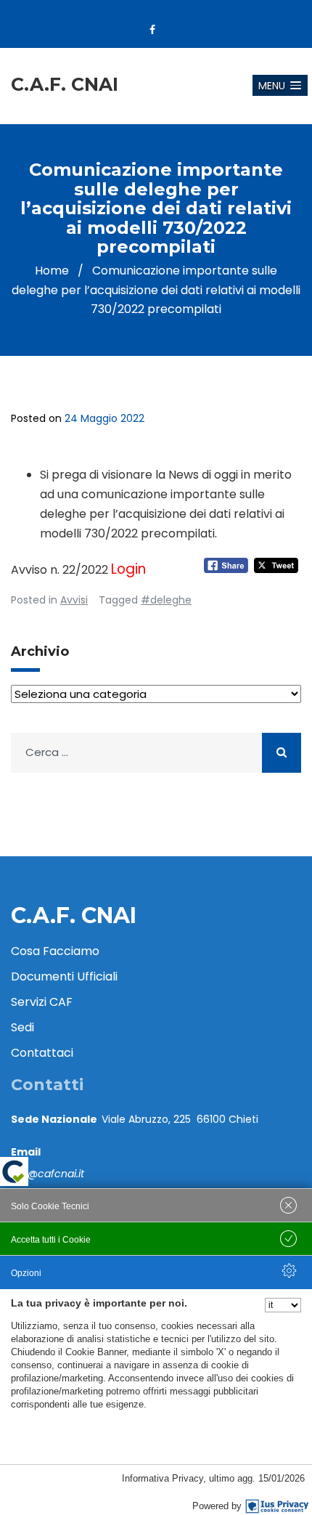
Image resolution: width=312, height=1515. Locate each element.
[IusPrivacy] (277, 1506)
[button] (280, 85)
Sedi (22, 1027)
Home (52, 270)
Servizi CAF (42, 1002)
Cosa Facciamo (55, 951)
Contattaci (42, 1052)
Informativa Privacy (162, 1478)
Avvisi (74, 600)
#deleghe (166, 600)
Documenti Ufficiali (64, 976)
